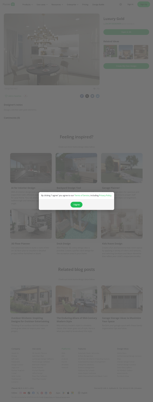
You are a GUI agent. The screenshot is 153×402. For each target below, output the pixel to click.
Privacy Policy (105, 195)
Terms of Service (81, 195)
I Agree (76, 204)
